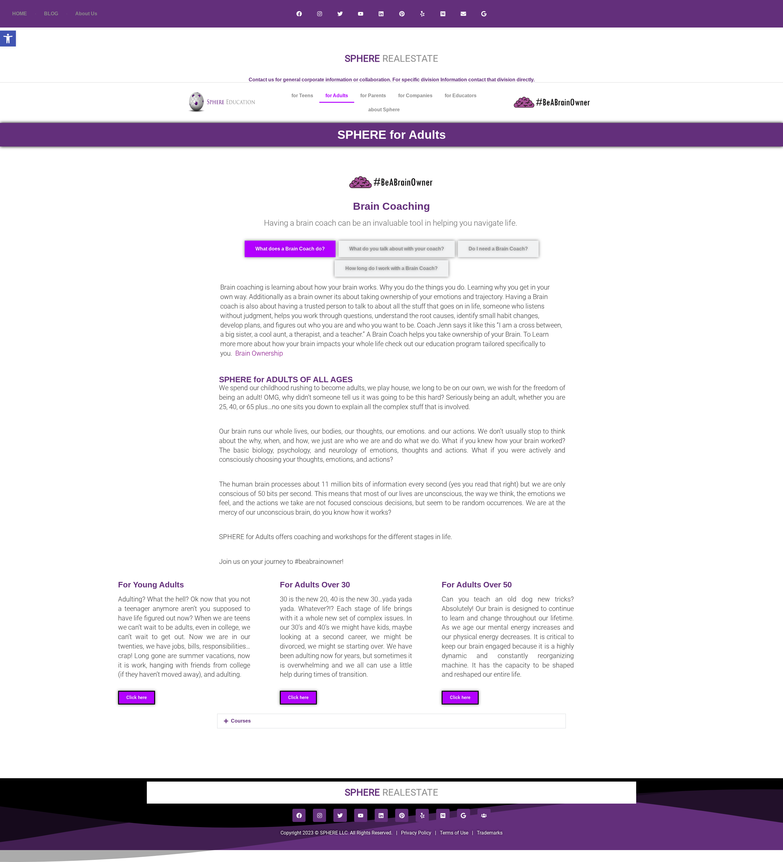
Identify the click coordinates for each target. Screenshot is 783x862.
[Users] (484, 815)
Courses (241, 720)
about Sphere (384, 109)
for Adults (336, 95)
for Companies (415, 95)
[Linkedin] (381, 13)
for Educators (461, 95)
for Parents (373, 95)
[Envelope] (463, 13)
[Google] (484, 13)
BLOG (51, 13)
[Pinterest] (401, 13)
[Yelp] (422, 13)
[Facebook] (299, 13)
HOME (19, 13)
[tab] (290, 249)
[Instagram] (319, 13)
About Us (86, 13)
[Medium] (442, 13)
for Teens (302, 95)
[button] (391, 721)
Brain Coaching (391, 206)
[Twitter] (340, 13)
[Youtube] (360, 13)
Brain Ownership (259, 353)
